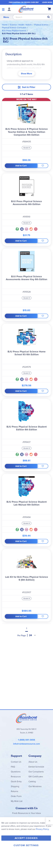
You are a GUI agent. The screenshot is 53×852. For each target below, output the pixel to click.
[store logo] (26, 9)
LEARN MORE (47, 2)
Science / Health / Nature (21, 24)
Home (4, 24)
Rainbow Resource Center (26, 718)
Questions (15, 771)
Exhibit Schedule (36, 766)
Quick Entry (16, 781)
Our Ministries (35, 786)
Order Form (16, 796)
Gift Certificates (36, 776)
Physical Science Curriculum (14, 27)
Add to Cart (20, 165)
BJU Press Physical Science (14, 30)
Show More (26, 73)
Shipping (15, 786)
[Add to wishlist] (43, 165)
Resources (16, 776)
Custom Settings (26, 845)
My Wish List (16, 801)
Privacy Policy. (42, 829)
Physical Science (41, 24)
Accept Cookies (26, 838)
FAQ (13, 766)
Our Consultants (36, 771)
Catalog (32, 781)
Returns (14, 791)
